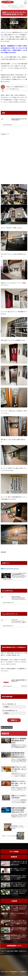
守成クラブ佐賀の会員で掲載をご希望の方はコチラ (14, 952)
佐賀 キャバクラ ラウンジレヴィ (10, 568)
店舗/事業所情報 (7, 727)
